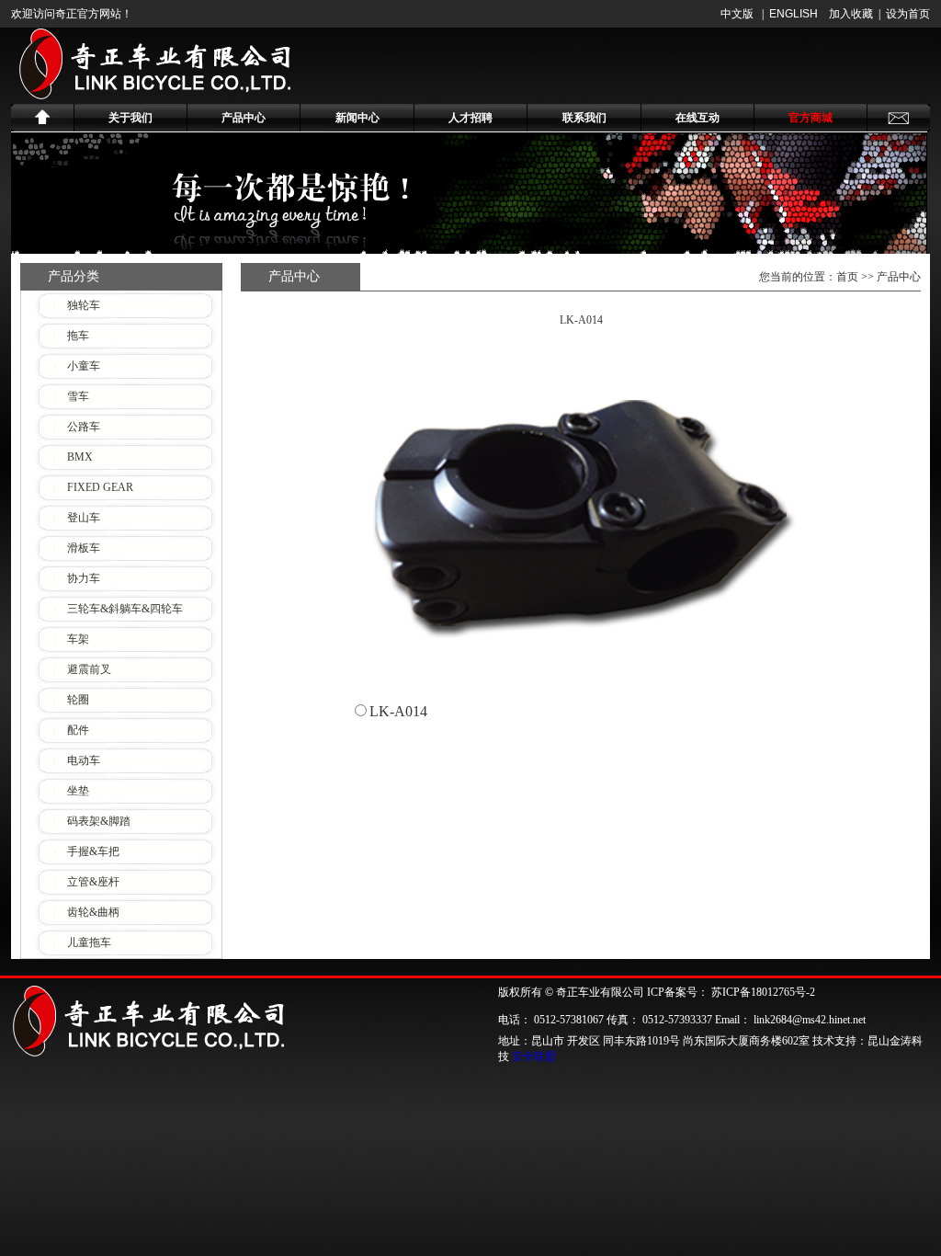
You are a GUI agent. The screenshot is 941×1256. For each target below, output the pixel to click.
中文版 (737, 13)
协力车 (83, 578)
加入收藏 (851, 13)
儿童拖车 (89, 942)
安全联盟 (534, 1056)
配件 (78, 730)
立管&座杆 (93, 881)
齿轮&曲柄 (93, 912)
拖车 (78, 335)
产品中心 (243, 117)
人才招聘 (470, 117)
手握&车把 (93, 851)
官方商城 (810, 117)
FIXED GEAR (100, 487)
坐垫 (78, 790)
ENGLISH (793, 13)
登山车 (83, 517)
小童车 (83, 366)
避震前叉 (89, 669)
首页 (847, 276)
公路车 (83, 426)
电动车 (83, 760)
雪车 (78, 396)
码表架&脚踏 (98, 821)
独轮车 (83, 305)
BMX (80, 457)
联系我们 (584, 117)
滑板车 (83, 548)
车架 (78, 639)
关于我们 (130, 117)
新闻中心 (357, 117)
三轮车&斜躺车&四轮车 (125, 608)
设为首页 (908, 13)
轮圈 (78, 699)
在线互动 (697, 117)
